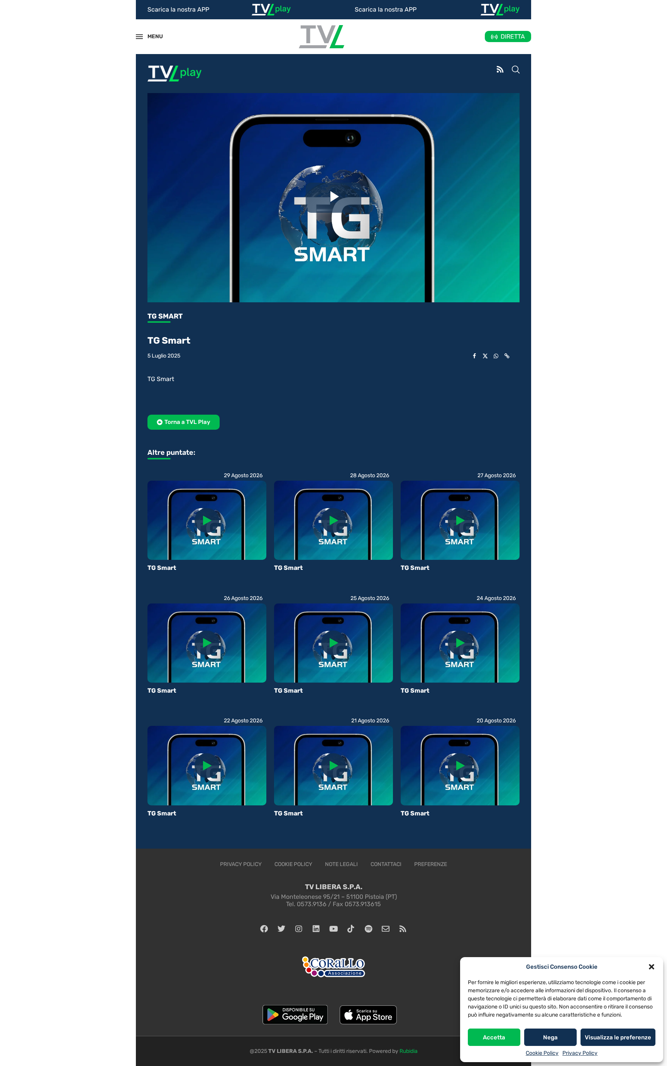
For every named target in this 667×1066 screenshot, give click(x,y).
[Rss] (403, 929)
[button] (651, 967)
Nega (550, 1037)
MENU (150, 36)
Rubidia (409, 1051)
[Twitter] (281, 929)
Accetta (494, 1037)
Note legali (341, 864)
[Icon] (207, 520)
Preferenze (430, 864)
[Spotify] (368, 929)
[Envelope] (385, 929)
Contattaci (386, 864)
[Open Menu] (139, 36)
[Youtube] (333, 929)
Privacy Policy (580, 1053)
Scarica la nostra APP (178, 9)
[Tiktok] (351, 929)
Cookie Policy (542, 1053)
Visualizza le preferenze (618, 1037)
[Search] (516, 70)
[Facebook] (264, 929)
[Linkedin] (316, 929)
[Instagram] (298, 929)
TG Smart (161, 567)
